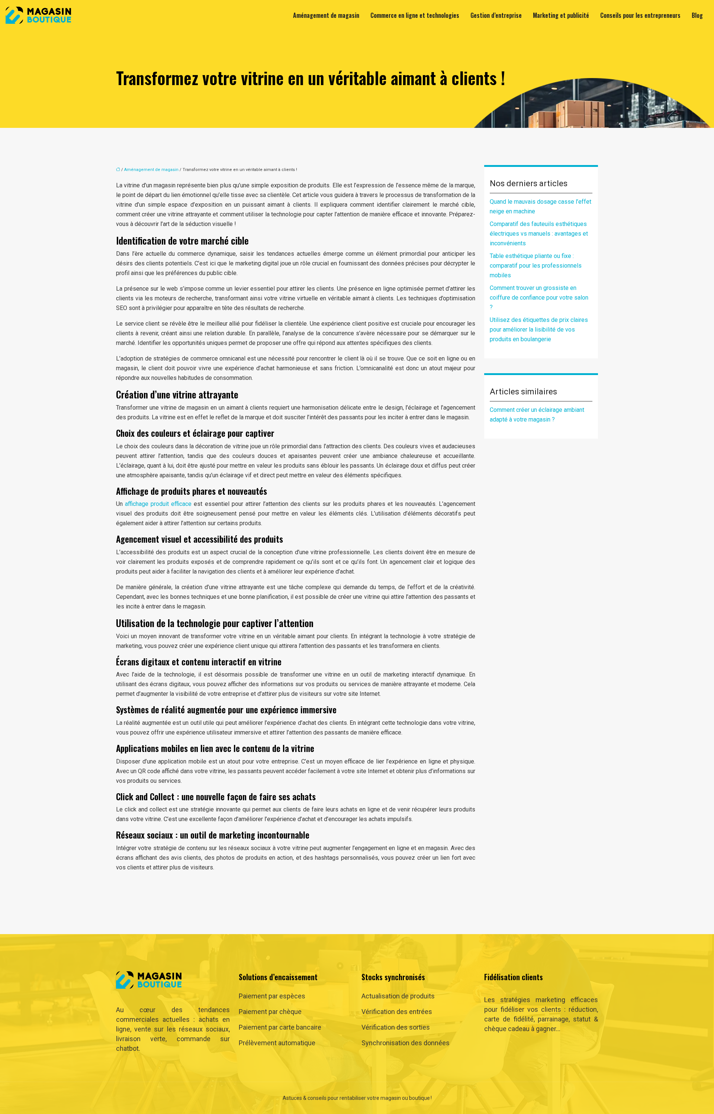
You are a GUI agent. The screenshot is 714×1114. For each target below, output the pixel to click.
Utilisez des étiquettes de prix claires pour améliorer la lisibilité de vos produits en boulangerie (539, 329)
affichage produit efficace (158, 503)
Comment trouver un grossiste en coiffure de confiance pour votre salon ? (539, 297)
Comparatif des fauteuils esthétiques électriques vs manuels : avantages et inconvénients (539, 233)
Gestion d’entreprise (496, 15)
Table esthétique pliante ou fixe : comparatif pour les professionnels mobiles (536, 265)
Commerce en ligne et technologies (414, 15)
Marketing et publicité (561, 15)
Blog (697, 15)
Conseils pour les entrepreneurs (640, 15)
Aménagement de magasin (326, 15)
